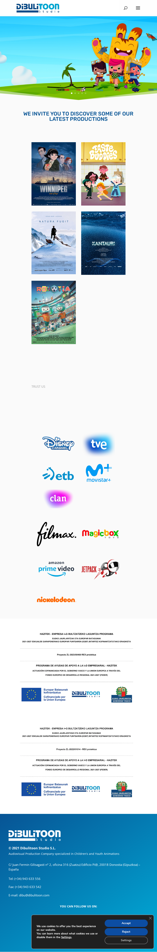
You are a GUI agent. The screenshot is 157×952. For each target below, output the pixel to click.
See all (78, 367)
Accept (126, 923)
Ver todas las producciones (78, 398)
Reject (126, 932)
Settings (66, 937)
